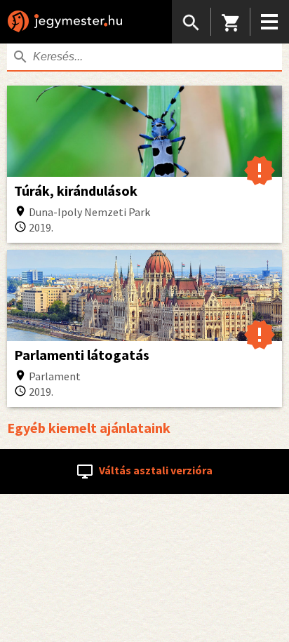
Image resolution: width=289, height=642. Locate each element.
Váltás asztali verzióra (155, 470)
